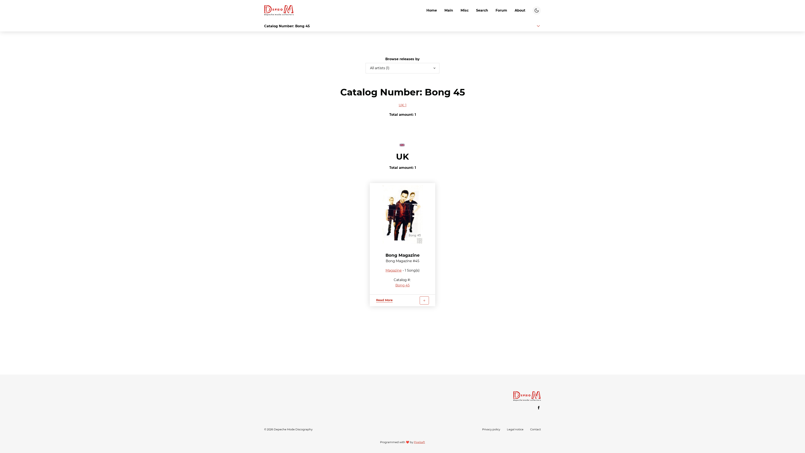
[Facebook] (539, 408)
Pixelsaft (419, 442)
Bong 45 (402, 285)
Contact (535, 429)
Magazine (394, 270)
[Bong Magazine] (402, 214)
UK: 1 (402, 105)
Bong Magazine (403, 255)
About (520, 10)
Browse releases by (402, 59)
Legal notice (515, 429)
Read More (384, 300)
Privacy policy (491, 429)
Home (431, 10)
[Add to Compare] (424, 300)
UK (402, 156)
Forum (501, 10)
